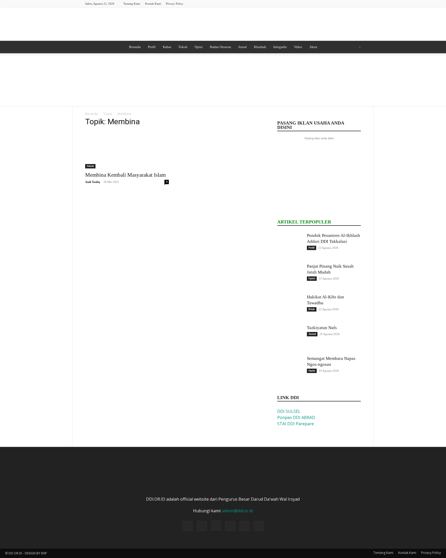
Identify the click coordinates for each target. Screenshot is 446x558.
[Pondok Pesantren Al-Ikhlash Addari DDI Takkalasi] (290, 245)
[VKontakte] (357, 3)
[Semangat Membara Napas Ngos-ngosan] (290, 368)
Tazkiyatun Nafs (322, 327)
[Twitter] (340, 3)
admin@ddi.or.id (237, 511)
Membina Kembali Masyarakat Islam (125, 175)
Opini (199, 47)
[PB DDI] (223, 24)
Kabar (167, 47)
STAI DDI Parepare (295, 424)
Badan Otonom (220, 47)
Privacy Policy (174, 3)
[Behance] (314, 3)
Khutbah (260, 47)
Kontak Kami (153, 3)
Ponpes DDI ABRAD (296, 417)
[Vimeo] (348, 3)
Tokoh (182, 47)
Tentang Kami (131, 3)
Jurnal (242, 47)
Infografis (280, 47)
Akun (313, 47)
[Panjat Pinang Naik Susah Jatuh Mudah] (290, 276)
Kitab (311, 309)
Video (298, 47)
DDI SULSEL (288, 411)
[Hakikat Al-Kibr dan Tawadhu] (290, 307)
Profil (152, 47)
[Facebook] (323, 3)
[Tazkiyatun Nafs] (290, 338)
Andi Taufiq (92, 181)
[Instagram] (331, 3)
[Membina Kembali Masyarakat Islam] (127, 149)
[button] (353, 47)
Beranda (135, 47)
